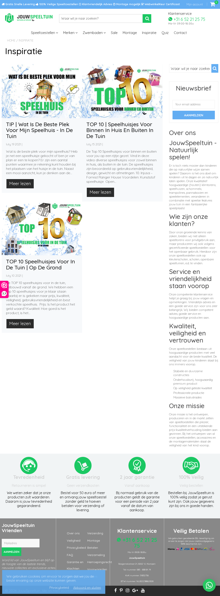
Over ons (73, 533)
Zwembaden (93, 33)
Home (11, 40)
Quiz (165, 33)
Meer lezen (20, 183)
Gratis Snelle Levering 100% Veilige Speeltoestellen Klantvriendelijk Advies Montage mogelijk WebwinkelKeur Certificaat (92, 4)
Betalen (92, 548)
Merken (69, 33)
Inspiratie (149, 33)
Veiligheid (73, 540)
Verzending (95, 533)
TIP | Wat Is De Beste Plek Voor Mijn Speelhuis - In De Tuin (39, 130)
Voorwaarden (97, 569)
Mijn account (194, 4)
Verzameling (96, 555)
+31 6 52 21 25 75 (189, 19)
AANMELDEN (11, 551)
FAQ (70, 555)
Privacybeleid (76, 548)
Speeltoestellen (43, 33)
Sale (114, 33)
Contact (180, 33)
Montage (130, 33)
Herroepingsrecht (99, 562)
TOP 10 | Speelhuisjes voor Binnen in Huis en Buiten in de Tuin (119, 130)
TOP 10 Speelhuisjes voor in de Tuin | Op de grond (40, 264)
